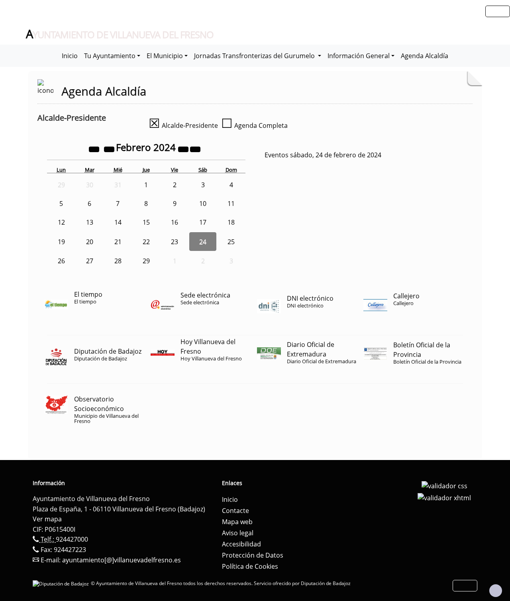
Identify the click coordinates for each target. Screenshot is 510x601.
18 (231, 222)
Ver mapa (47, 519)
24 (202, 241)
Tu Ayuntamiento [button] (109, 55)
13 (89, 222)
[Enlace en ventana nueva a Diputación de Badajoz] (62, 583)
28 (118, 260)
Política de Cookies (250, 566)
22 (146, 241)
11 (231, 203)
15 (146, 222)
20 (89, 241)
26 (61, 260)
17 (202, 222)
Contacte (235, 510)
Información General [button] (359, 55)
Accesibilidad (241, 544)
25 (231, 241)
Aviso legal (237, 533)
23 (174, 241)
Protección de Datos (252, 555)
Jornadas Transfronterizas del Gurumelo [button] (255, 55)
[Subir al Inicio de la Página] (495, 590)
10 (202, 203)
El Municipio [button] (165, 55)
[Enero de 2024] (110, 148)
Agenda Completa (254, 125)
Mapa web (237, 521)
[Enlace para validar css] (444, 485)
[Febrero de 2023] (95, 148)
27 (89, 260)
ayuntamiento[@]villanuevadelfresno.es (121, 560)
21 (118, 241)
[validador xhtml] (444, 497)
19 (61, 241)
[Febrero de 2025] (184, 148)
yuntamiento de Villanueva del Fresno (120, 34)
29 (146, 260)
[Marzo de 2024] (195, 148)
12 (61, 222)
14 (118, 222)
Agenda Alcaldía (424, 55)
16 (174, 222)
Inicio (70, 55)
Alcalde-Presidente (183, 125)
